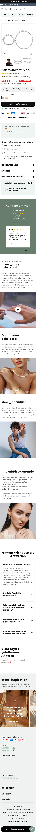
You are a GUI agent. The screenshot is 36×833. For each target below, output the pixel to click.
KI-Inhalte (11, 815)
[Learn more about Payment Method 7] (33, 113)
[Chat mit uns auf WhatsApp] (32, 829)
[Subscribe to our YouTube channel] (17, 778)
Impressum (10, 809)
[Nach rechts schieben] (34, 62)
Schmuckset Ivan (21, 20)
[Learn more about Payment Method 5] (23, 113)
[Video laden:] (18, 310)
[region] (18, 236)
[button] (2, 9)
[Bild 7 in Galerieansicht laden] (18, 62)
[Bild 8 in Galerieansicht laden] (27, 62)
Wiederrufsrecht (8, 812)
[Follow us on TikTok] (14, 778)
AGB (15, 812)
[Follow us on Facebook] (5, 778)
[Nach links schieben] (2, 62)
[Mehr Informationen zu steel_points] (32, 90)
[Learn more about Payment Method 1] (3, 113)
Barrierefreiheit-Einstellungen (18, 821)
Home (3, 20)
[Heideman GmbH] (12, 9)
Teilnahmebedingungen (26, 812)
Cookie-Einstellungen (18, 818)
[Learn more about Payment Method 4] (18, 113)
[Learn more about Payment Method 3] (13, 113)
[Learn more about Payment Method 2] (8, 113)
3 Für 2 (10, 20)
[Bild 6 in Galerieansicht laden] (9, 62)
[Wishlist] (25, 9)
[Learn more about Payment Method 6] (28, 113)
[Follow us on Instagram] (2, 778)
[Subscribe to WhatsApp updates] (11, 778)
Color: (3, 94)
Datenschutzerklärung (22, 809)
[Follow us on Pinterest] (8, 778)
